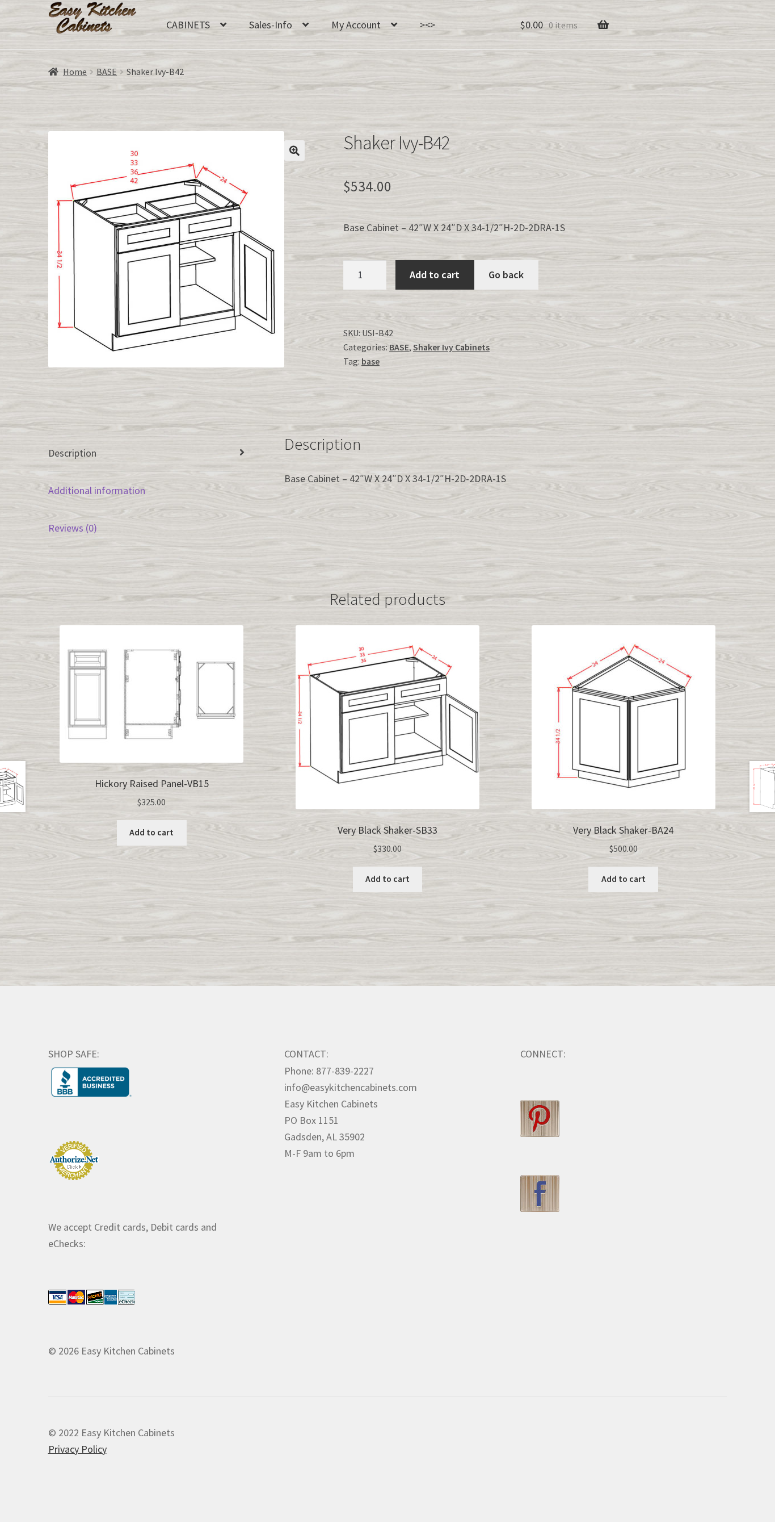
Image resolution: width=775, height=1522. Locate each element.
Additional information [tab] (96, 490)
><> (427, 24)
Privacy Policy (77, 1449)
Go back (506, 274)
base (370, 361)
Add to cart (435, 274)
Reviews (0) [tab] (72, 527)
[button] (294, 150)
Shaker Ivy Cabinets (451, 347)
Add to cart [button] (151, 832)
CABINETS (188, 24)
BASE (106, 71)
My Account (356, 24)
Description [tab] (72, 452)
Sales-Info (270, 24)
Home (75, 71)
